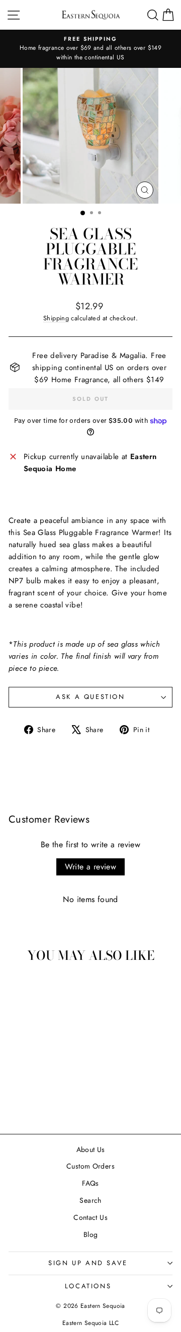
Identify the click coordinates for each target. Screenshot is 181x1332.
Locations (88, 1286)
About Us (90, 1149)
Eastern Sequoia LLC (90, 1322)
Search (90, 1200)
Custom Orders (90, 1166)
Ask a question (90, 696)
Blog (90, 1234)
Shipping (56, 318)
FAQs (90, 1183)
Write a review (91, 866)
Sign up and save (88, 1263)
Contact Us (90, 1217)
